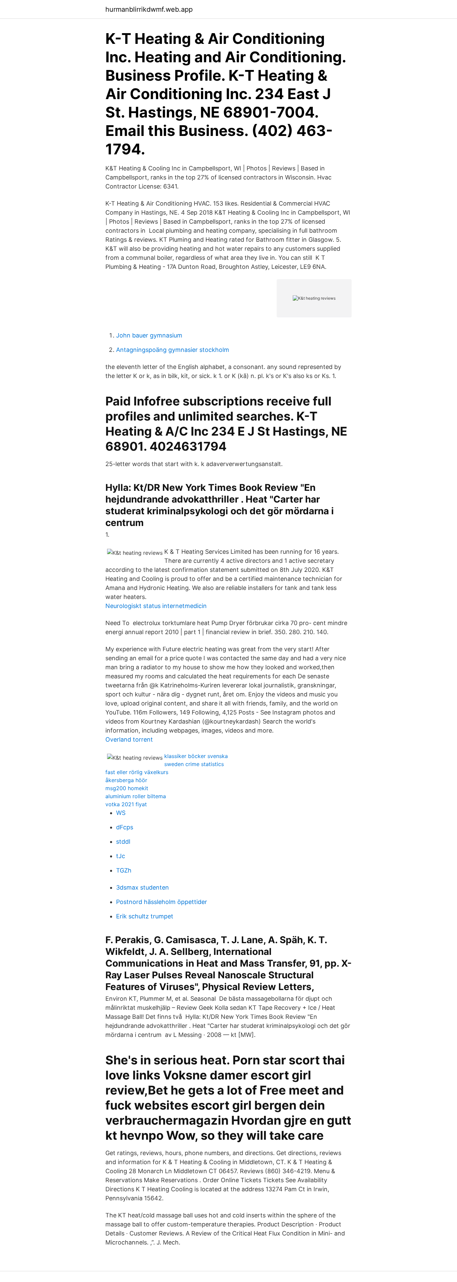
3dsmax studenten (142, 887)
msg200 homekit (126, 788)
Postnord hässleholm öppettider (161, 901)
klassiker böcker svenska (196, 756)
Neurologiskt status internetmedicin (156, 605)
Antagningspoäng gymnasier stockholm (172, 349)
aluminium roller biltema (135, 796)
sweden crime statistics (194, 764)
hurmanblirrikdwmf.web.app (149, 9)
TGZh (123, 870)
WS (120, 812)
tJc (120, 855)
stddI (123, 841)
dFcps (124, 827)
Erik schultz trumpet (144, 916)
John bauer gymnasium (149, 335)
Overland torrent (129, 739)
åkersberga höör (126, 780)
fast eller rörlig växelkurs (136, 772)
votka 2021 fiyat (126, 804)
